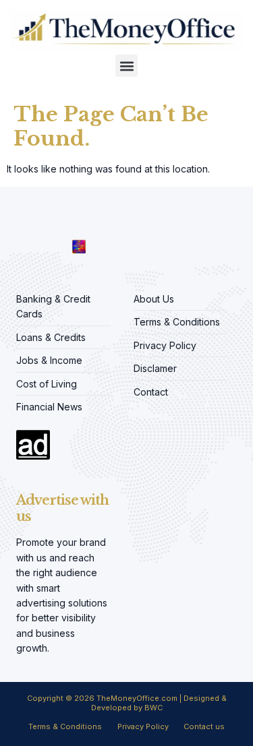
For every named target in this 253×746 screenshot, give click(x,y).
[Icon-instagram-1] (61, 221)
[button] (126, 66)
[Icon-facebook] (20, 221)
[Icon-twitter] (40, 221)
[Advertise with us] (33, 445)
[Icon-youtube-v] (81, 221)
